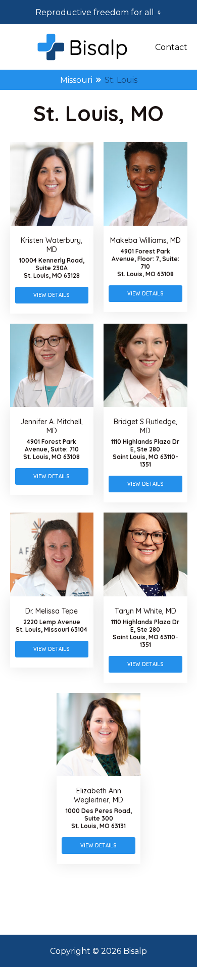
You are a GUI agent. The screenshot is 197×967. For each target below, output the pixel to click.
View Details (51, 295)
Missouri (76, 80)
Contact (171, 47)
